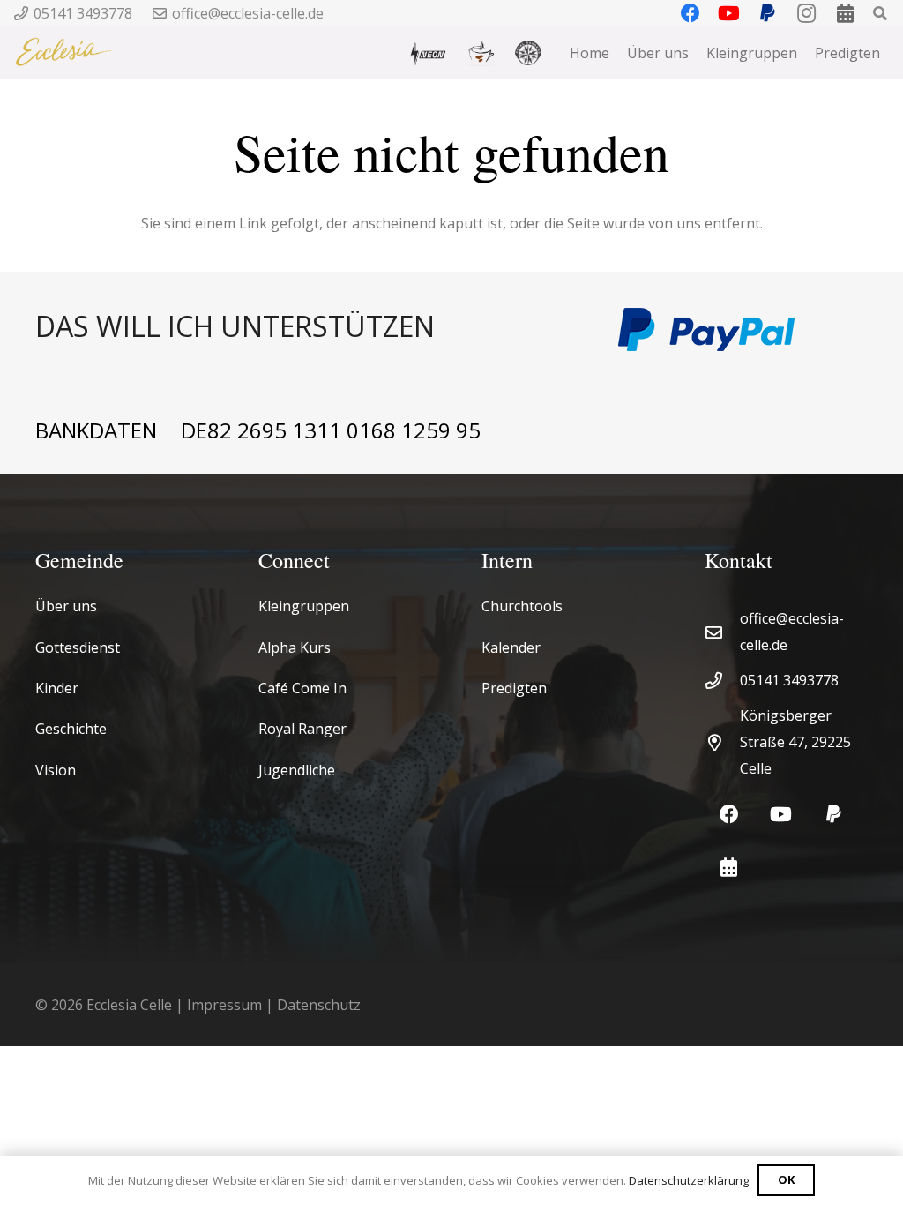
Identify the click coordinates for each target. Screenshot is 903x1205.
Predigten (514, 688)
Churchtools (522, 606)
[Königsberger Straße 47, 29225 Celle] (722, 742)
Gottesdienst (77, 647)
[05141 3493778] (722, 680)
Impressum (224, 1004)
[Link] (305, 329)
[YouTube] (781, 814)
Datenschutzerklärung (689, 1180)
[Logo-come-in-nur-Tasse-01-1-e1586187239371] (481, 53)
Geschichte (71, 728)
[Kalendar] (729, 867)
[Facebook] (729, 814)
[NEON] (427, 53)
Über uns (66, 606)
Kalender (511, 647)
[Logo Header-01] (64, 52)
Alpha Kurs (294, 647)
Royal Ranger (302, 728)
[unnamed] (528, 53)
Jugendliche (296, 770)
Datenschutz (319, 1004)
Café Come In (302, 688)
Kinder (56, 688)
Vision (55, 770)
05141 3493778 (789, 680)
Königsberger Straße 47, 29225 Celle (795, 742)
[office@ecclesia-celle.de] (722, 632)
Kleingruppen (303, 606)
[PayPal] (834, 814)
